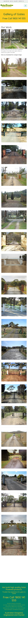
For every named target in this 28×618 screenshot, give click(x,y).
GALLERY (16, 1)
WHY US (11, 1)
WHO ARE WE (6, 1)
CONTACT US (21, 1)
